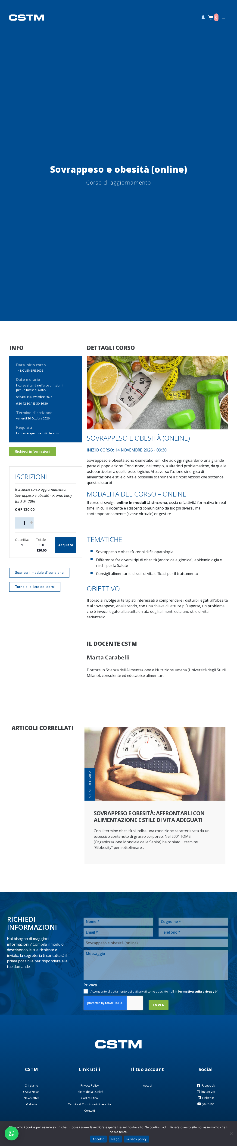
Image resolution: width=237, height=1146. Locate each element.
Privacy (90, 985)
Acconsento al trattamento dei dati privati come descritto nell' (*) (154, 991)
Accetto (98, 1139)
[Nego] (231, 1133)
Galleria (31, 1104)
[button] (12, 1133)
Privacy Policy (90, 1085)
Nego (115, 1139)
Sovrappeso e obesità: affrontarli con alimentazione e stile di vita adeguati (149, 816)
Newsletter (31, 1098)
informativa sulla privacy (194, 991)
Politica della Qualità (89, 1092)
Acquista (65, 545)
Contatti (89, 1110)
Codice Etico (89, 1098)
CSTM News (31, 1092)
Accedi (147, 1085)
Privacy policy (136, 1139)
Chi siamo (31, 1085)
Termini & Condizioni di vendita (89, 1104)
